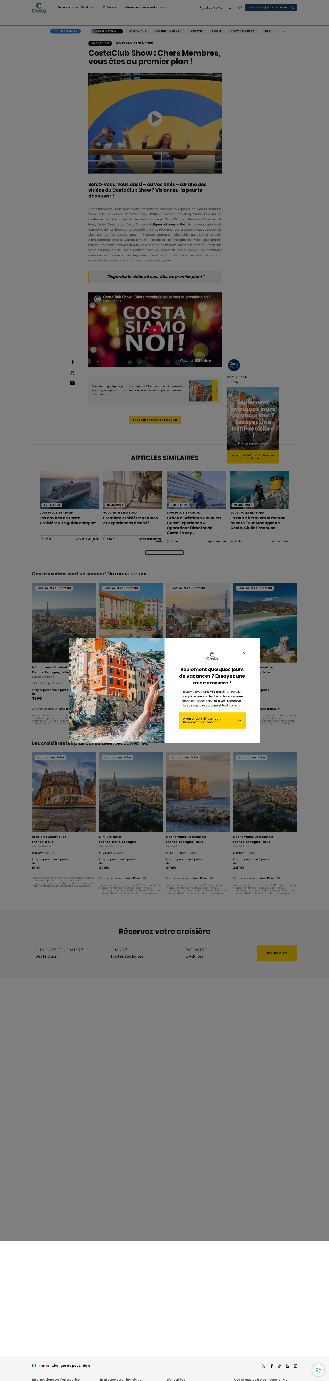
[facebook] (271, 1366)
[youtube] (287, 1366)
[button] (318, 1370)
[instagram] (295, 1366)
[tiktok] (279, 1366)
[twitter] (263, 1366)
